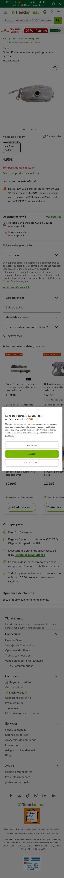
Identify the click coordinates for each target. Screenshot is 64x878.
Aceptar (32, 453)
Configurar (32, 445)
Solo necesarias (32, 462)
